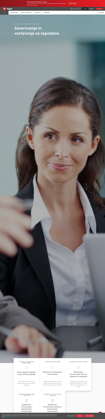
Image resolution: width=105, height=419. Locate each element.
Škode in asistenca (26, 12)
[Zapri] (103, 415)
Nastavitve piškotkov (71, 415)
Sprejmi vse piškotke (89, 415)
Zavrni (80, 415)
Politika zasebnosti (9, 416)
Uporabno (47, 12)
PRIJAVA (102, 12)
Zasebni (85, 8)
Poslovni (91, 8)
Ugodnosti (37, 12)
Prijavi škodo (72, 3)
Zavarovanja (14, 12)
